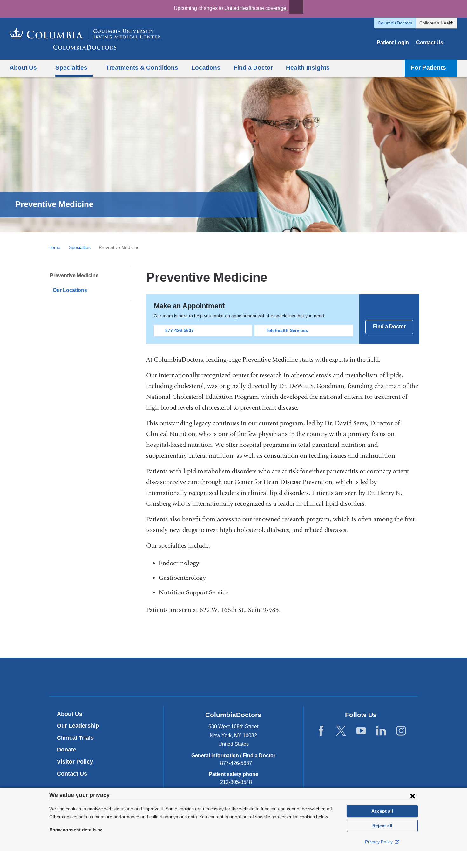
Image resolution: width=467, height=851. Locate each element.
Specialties (80, 247)
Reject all (382, 825)
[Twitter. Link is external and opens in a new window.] (341, 731)
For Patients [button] (428, 67)
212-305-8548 (236, 782)
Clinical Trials (75, 738)
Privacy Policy (379, 841)
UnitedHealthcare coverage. (256, 8)
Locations (205, 67)
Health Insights (308, 67)
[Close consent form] (413, 796)
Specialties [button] (71, 67)
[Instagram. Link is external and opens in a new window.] (401, 731)
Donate (66, 749)
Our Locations (70, 290)
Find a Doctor (253, 67)
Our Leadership (78, 726)
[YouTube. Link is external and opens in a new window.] (361, 731)
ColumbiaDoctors (395, 22)
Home (54, 247)
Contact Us (429, 42)
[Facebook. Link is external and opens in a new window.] (321, 731)
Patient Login (393, 42)
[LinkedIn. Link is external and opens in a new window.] (381, 731)
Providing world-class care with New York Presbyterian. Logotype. (276, 678)
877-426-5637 (179, 330)
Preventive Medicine (74, 275)
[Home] (85, 39)
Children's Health (436, 22)
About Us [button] (23, 67)
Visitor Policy (75, 761)
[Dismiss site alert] (296, 7)
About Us (69, 714)
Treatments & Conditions (142, 67)
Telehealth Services (287, 330)
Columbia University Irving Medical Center (203, 676)
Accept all (382, 810)
